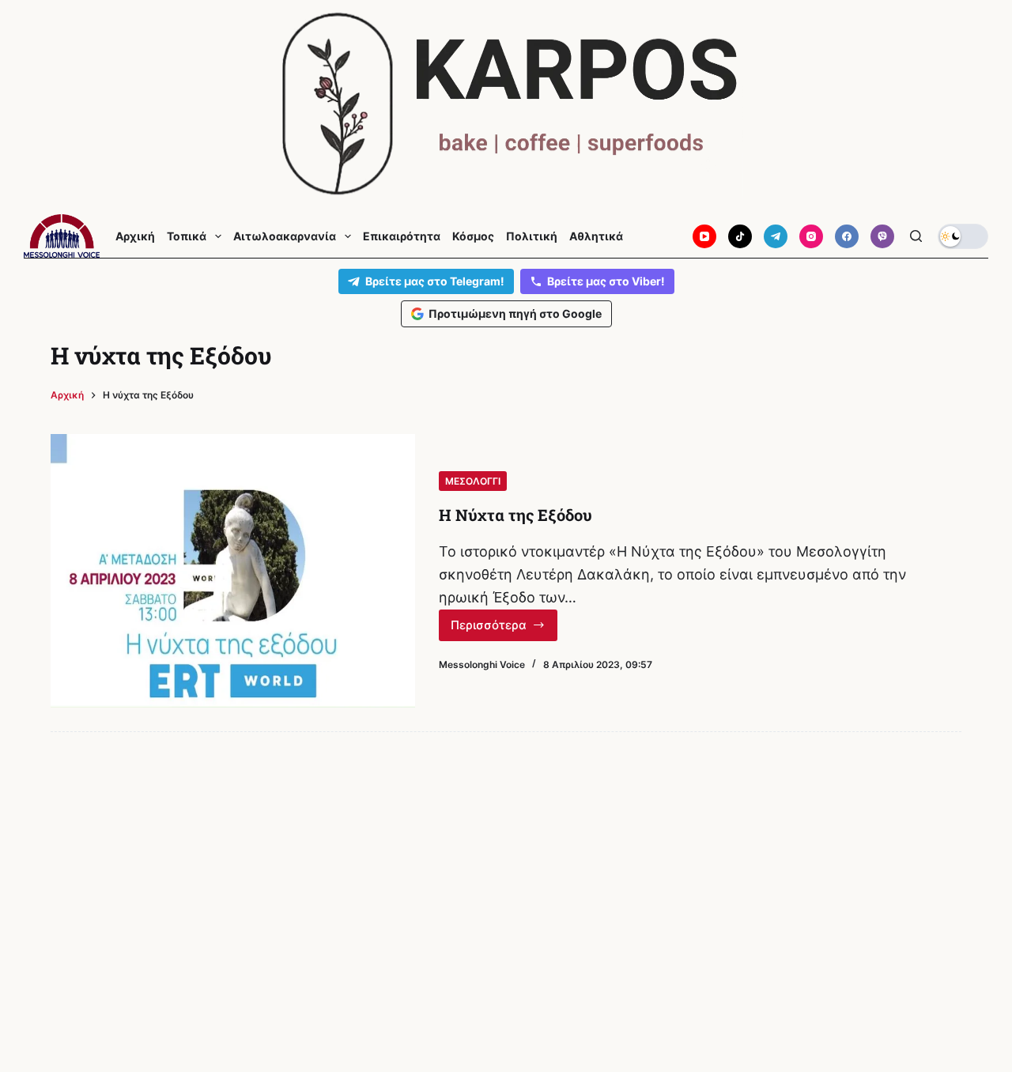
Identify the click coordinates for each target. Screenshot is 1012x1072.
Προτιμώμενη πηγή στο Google (515, 313)
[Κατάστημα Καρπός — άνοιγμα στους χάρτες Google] (506, 104)
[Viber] (882, 236)
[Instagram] (811, 236)
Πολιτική (531, 236)
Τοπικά (186, 236)
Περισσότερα (495, 629)
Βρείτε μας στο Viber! (606, 281)
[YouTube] (704, 236)
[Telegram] (775, 236)
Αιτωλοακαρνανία (284, 236)
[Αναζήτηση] (916, 236)
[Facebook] (847, 236)
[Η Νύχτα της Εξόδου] (233, 571)
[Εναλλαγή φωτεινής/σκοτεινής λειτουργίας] (963, 236)
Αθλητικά (596, 236)
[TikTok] (740, 236)
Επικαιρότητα (401, 236)
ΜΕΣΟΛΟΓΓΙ (472, 481)
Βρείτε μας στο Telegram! (434, 281)
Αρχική (135, 236)
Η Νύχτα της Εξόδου (515, 514)
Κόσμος (473, 236)
